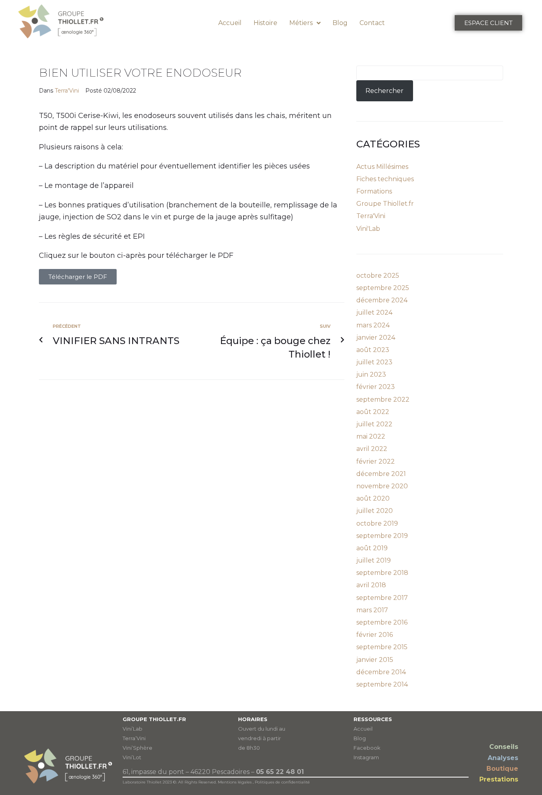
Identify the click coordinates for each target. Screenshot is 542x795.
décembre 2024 (381, 300)
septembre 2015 (381, 647)
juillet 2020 (374, 511)
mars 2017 (372, 610)
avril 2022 (371, 449)
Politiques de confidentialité (282, 782)
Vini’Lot (132, 757)
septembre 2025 (382, 288)
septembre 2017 (382, 598)
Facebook (367, 748)
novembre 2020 (382, 486)
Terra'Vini (67, 90)
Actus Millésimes (382, 166)
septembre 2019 (382, 536)
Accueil (363, 728)
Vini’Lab (132, 728)
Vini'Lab (368, 228)
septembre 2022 (382, 399)
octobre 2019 (377, 523)
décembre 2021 (381, 474)
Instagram (366, 757)
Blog (360, 738)
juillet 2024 (374, 312)
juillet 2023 (374, 362)
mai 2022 (370, 436)
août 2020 (373, 498)
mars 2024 (373, 325)
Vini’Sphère (137, 748)
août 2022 (372, 412)
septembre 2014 (382, 684)
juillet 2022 (374, 424)
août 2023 (372, 350)
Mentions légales (235, 782)
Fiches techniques (385, 179)
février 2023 (375, 387)
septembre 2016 (381, 622)
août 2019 (372, 548)
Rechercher (384, 91)
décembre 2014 (381, 672)
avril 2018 (371, 585)
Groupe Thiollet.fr (385, 203)
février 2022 (375, 461)
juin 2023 (371, 374)
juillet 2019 (373, 560)
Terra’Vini (134, 738)
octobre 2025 (377, 275)
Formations (374, 191)
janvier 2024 (375, 337)
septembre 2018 (382, 572)
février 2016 (374, 634)
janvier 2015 (374, 659)
